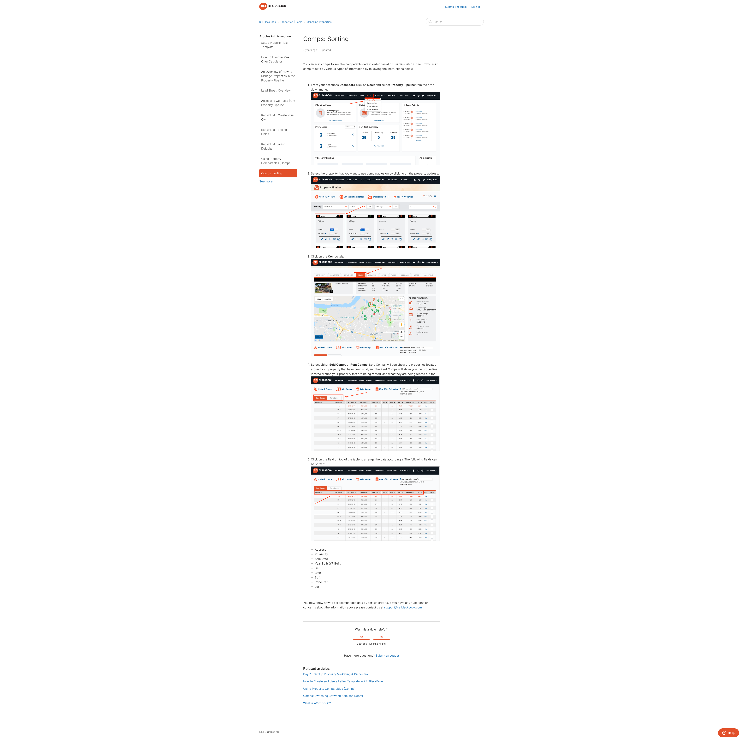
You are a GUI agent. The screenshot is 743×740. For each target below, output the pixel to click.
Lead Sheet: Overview (276, 90)
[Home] (272, 9)
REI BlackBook (267, 21)
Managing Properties (319, 21)
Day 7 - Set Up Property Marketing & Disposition (336, 674)
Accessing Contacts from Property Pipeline (278, 103)
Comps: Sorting (271, 173)
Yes (361, 636)
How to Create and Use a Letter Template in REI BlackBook (343, 681)
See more (266, 181)
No (381, 636)
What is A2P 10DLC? (317, 703)
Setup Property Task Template (274, 45)
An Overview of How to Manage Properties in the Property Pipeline (278, 76)
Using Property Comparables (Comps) (276, 161)
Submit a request (456, 6)
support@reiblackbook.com (403, 607)
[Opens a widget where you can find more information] (728, 733)
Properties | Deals (291, 21)
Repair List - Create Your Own (277, 117)
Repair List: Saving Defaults (273, 146)
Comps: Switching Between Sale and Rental (333, 696)
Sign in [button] (475, 6)
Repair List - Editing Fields (274, 132)
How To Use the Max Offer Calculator (275, 59)
